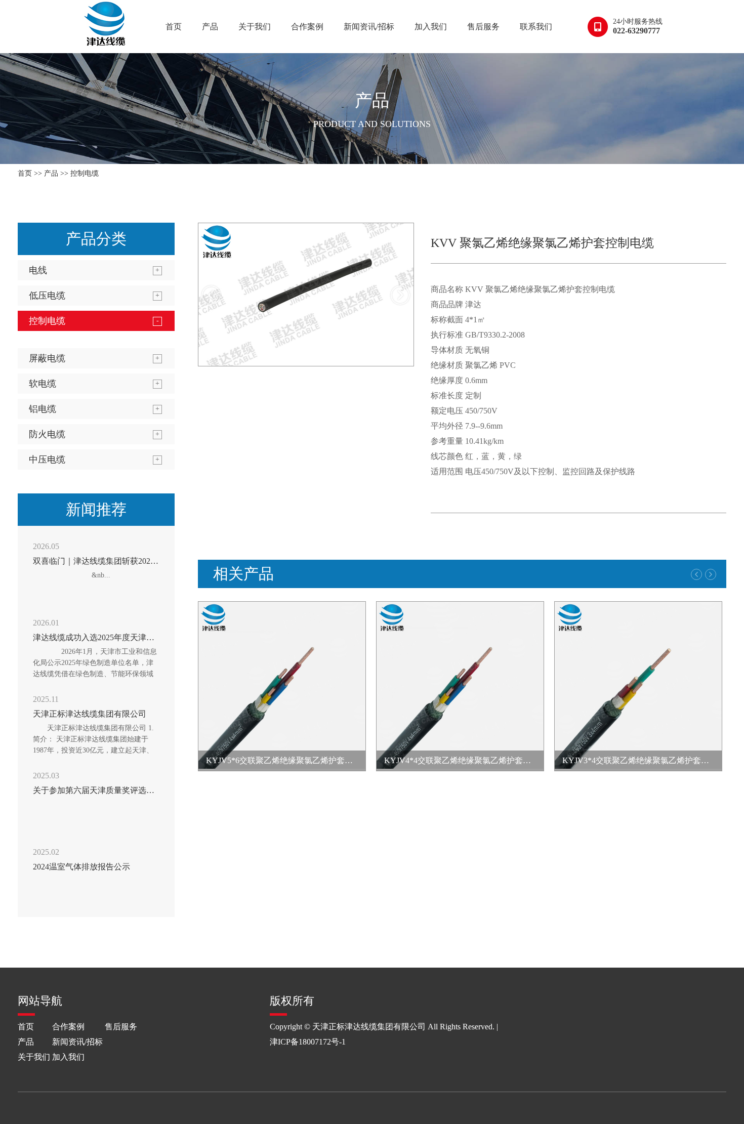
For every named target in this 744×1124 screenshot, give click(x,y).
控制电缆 (84, 173)
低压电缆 (47, 295)
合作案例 (307, 26)
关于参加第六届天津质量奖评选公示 (97, 790)
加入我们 (431, 26)
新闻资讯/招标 (369, 26)
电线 (38, 270)
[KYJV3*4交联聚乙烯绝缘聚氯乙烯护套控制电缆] (638, 686)
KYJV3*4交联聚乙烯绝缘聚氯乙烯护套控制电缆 (647, 760)
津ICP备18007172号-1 (308, 1041)
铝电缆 (42, 409)
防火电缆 (47, 434)
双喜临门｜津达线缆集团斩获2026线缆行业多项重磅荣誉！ (138, 561)
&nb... (78, 575)
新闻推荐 (96, 509)
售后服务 (483, 26)
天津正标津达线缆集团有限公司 (89, 714)
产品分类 (96, 238)
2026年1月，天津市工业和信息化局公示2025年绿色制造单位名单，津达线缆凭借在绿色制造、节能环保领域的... (95, 668)
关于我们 (254, 26)
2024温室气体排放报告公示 (81, 866)
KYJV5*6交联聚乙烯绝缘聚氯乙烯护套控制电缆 (291, 760)
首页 (174, 26)
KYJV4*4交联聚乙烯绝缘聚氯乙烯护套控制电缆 (469, 760)
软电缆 (42, 384)
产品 (210, 26)
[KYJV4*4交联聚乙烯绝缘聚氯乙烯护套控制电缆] (460, 686)
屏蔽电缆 (47, 358)
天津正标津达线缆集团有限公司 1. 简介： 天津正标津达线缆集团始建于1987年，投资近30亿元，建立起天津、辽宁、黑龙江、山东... (94, 744)
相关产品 (243, 573)
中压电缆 (47, 459)
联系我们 (536, 26)
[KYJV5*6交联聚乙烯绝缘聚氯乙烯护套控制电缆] (281, 686)
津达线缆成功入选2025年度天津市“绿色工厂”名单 (121, 637)
